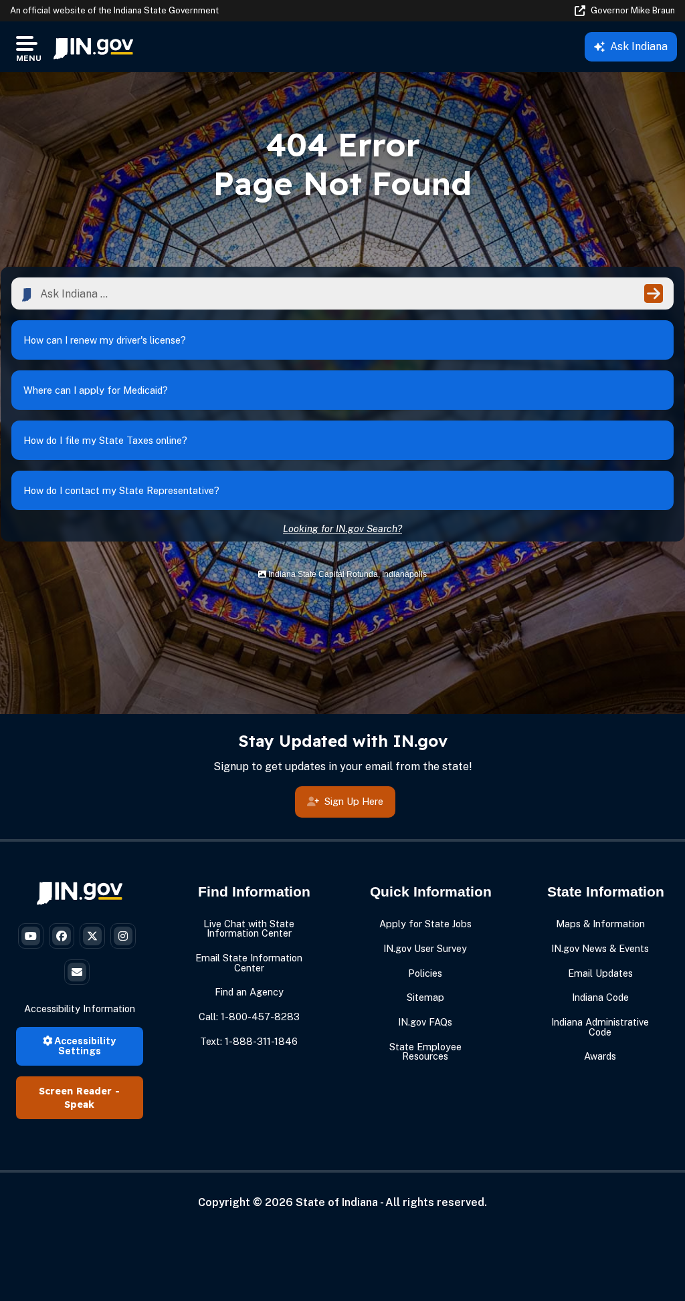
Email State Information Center (248, 962)
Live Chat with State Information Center (248, 928)
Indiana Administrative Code (600, 1026)
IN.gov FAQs (425, 1022)
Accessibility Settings (84, 1045)
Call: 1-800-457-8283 (249, 1016)
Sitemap (425, 997)
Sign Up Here (353, 801)
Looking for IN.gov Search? (342, 528)
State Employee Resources (425, 1051)
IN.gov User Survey (425, 948)
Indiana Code (600, 997)
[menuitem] (93, 47)
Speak (79, 1104)
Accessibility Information (79, 1008)
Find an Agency (249, 991)
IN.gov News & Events (600, 948)
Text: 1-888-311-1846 (249, 1041)
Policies (425, 973)
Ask (639, 46)
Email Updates (600, 973)
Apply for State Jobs (425, 923)
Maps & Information (600, 923)
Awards (600, 1056)
